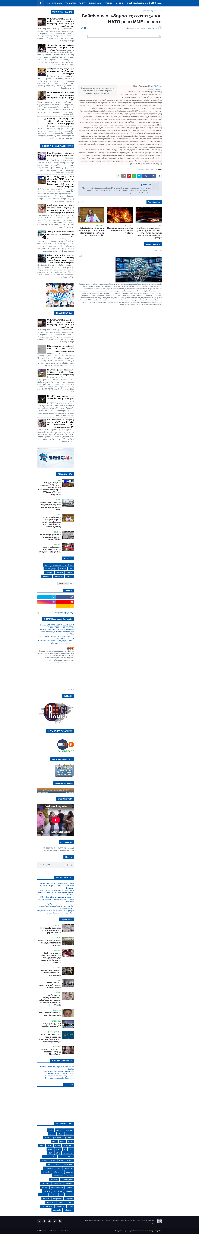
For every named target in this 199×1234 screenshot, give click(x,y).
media (147, 169)
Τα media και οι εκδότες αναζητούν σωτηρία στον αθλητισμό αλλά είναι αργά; (60, 47)
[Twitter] (82, 28)
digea (60, 1133)
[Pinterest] (129, 176)
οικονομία (49, 572)
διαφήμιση (69, 1183)
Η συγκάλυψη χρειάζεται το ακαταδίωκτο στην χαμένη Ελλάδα (50, 536)
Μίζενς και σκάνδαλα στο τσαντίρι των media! (50, 1013)
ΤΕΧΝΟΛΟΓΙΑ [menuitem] (70, 3)
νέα (61, 1194)
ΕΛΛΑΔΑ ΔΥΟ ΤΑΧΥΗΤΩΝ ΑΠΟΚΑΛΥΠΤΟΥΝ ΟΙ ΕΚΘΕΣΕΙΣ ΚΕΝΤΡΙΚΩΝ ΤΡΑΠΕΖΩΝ (57, 626)
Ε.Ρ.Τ (61, 1160)
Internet (59, 1130)
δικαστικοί (45, 1183)
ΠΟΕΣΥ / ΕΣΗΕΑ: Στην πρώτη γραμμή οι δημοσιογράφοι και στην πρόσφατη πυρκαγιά (50, 1038)
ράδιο (61, 1202)
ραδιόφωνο (58, 576)
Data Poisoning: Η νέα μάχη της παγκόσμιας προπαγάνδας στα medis (60, 155)
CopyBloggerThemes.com (132, 1230)
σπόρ (71, 1206)
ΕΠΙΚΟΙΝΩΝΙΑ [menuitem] (95, 3)
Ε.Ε (61, 1156)
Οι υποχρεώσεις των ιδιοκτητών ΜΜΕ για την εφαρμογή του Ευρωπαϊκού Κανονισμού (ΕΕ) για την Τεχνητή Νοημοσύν (60, 182)
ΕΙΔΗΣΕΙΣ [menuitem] (82, 3)
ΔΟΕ (58, 1152)
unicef (58, 1149)
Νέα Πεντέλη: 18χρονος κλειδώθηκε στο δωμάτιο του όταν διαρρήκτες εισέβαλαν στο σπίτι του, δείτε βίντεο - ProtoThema (56, 906)
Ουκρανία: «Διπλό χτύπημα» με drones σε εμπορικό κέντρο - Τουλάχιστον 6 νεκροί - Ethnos (55, 911)
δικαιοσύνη (57, 1183)
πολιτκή (70, 1202)
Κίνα (49, 1164)
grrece (46, 1137)
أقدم (80, 256)
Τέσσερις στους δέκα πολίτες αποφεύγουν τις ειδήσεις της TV (60, 233)
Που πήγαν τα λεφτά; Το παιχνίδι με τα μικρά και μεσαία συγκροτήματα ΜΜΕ (50, 506)
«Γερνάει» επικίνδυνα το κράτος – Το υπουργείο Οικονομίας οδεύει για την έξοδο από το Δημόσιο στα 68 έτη (57, 631)
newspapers (56, 564)
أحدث (158, 256)
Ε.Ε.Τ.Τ (46, 1156)
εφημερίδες (58, 1190)
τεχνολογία (60, 1206)
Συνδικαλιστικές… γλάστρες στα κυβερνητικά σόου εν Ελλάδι (49, 985)
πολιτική (70, 576)
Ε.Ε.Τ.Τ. (70, 1160)
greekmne (146, 11)
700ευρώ (69, 1130)
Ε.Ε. (54, 1156)
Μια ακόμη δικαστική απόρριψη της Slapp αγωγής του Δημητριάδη (50, 549)
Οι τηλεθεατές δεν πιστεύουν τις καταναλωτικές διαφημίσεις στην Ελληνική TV (60, 96)
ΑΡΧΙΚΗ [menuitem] (119, 3)
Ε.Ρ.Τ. (53, 1160)
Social (70, 689)
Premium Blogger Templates (152, 1230)
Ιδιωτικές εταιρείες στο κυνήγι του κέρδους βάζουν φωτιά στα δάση (120, 230)
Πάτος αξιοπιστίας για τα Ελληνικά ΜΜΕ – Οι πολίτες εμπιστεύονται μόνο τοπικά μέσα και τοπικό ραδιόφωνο (60, 259)
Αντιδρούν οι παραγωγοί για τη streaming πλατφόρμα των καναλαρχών (60, 71)
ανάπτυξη (46, 1171)
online (57, 1145)
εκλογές (44, 1187)
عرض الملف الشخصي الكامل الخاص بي (62, 662)
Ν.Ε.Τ (59, 1168)
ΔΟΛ (50, 1152)
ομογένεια (69, 1198)
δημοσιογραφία (50, 568)
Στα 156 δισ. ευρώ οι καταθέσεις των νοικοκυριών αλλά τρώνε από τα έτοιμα (56, 637)
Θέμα (57, 1164)
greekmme (146, 184)
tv (65, 1149)
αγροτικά (69, 1171)
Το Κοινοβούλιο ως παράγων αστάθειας (60, 1073)
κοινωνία (60, 572)
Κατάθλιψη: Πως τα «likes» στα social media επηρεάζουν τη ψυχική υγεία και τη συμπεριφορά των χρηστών (60, 209)
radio (49, 1145)
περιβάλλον (57, 1198)
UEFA (50, 1130)
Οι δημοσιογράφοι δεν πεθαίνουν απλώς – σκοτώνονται (51, 972)
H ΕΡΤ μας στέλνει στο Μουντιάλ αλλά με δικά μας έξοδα (60, 398)
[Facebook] (85, 28)
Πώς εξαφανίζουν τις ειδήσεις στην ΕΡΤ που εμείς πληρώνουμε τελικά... (60, 348)
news (54, 1141)
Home (67, 1230)
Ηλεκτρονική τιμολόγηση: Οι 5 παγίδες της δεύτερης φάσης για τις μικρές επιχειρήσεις (56, 642)
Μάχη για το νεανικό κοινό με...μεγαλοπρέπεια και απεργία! (49, 942)
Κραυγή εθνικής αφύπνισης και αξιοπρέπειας (58, 1071)
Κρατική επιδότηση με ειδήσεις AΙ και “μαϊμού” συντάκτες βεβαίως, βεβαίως (60, 121)
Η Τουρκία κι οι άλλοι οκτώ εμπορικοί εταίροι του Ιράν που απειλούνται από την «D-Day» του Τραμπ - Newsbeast (56, 899)
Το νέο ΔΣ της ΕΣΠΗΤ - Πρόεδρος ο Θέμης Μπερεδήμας (51, 1051)
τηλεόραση (46, 576)
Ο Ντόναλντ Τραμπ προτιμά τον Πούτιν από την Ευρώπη (57, 1067)
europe (51, 1133)
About (61, 1230)
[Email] (123, 176)
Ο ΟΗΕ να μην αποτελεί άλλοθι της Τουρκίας (58, 1075)
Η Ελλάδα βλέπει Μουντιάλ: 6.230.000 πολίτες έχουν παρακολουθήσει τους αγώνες (60, 372)
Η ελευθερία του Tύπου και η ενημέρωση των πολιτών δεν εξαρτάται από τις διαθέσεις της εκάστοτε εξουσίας (91, 232)
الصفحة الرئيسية (156, 11)
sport (46, 564)
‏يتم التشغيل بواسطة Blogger (64, 613)
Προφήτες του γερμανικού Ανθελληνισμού (59, 1077)
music (62, 1141)
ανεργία (70, 1175)
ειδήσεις (70, 572)
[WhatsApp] (78, 28)
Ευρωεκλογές (68, 1164)
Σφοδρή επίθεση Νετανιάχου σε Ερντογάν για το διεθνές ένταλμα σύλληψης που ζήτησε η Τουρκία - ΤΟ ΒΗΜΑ (56, 892)
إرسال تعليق (158, 250)
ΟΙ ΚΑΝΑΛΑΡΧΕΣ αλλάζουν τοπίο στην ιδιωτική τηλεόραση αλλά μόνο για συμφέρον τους (60, 22)
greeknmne (57, 1137)
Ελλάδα (141, 169)
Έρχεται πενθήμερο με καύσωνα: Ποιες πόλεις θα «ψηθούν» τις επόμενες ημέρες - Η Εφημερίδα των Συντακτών (56, 885)
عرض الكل (81, 201)
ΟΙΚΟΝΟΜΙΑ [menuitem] (57, 3)
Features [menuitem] (109, 3)
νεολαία (53, 1194)
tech (71, 568)
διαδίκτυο (54, 1179)
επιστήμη (69, 1190)
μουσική (70, 1194)
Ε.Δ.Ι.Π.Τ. (69, 1156)
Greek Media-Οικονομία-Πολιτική (144, 3)
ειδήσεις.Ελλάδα (57, 1187)
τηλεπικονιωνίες (47, 1206)
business (69, 1133)
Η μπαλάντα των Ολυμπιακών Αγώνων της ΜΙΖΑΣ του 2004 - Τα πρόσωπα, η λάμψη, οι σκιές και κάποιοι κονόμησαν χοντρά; (149, 233)
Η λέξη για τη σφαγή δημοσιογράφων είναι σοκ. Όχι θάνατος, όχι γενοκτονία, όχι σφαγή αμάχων (51, 958)
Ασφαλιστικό (68, 1152)
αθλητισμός (58, 1171)
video (50, 1149)
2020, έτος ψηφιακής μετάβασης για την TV (51, 1024)
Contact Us (52, 1230)
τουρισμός (57, 1210)
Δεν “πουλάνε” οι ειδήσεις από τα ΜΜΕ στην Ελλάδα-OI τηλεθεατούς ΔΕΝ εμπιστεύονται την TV (60, 423)
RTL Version (41, 1230)
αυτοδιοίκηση (58, 1175)
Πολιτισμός (49, 1168)
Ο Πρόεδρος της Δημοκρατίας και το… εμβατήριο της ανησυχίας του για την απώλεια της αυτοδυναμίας (50, 1000)
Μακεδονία (69, 1168)
